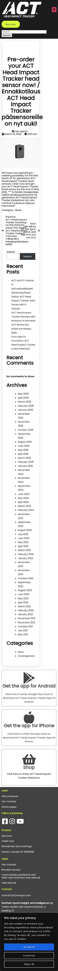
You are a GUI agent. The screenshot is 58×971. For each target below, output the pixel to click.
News (18, 210)
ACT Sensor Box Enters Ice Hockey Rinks (21, 328)
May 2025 (23, 450)
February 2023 (26, 554)
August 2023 (25, 530)
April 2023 (23, 546)
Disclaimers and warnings (17, 846)
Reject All (29, 964)
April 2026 (23, 397)
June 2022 (23, 594)
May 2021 (23, 634)
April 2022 (23, 602)
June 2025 (23, 445)
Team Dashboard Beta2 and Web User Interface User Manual (21, 876)
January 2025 (25, 466)
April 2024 (23, 502)
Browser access (11, 869)
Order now (8, 841)
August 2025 (25, 441)
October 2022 (25, 578)
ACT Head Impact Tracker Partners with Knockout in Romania (23, 316)
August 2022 (25, 590)
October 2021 (25, 626)
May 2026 (23, 393)
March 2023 (24, 550)
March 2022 (24, 606)
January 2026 (25, 409)
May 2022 (23, 598)
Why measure (10, 796)
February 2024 (26, 510)
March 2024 (24, 506)
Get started (9, 864)
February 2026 (26, 405)
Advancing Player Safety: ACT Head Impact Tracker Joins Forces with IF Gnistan (23, 300)
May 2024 (23, 498)
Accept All (29, 947)
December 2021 (26, 618)
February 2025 (26, 462)
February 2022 (26, 610)
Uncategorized (26, 656)
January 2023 (25, 558)
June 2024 (24, 494)
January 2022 (25, 614)
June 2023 (23, 538)
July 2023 (23, 534)
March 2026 (24, 401)
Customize (29, 955)
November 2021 (26, 622)
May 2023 (23, 542)
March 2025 (24, 458)
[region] (29, 942)
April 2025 (23, 454)
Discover (7, 836)
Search (11, 251)
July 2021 (23, 630)
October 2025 (25, 430)
